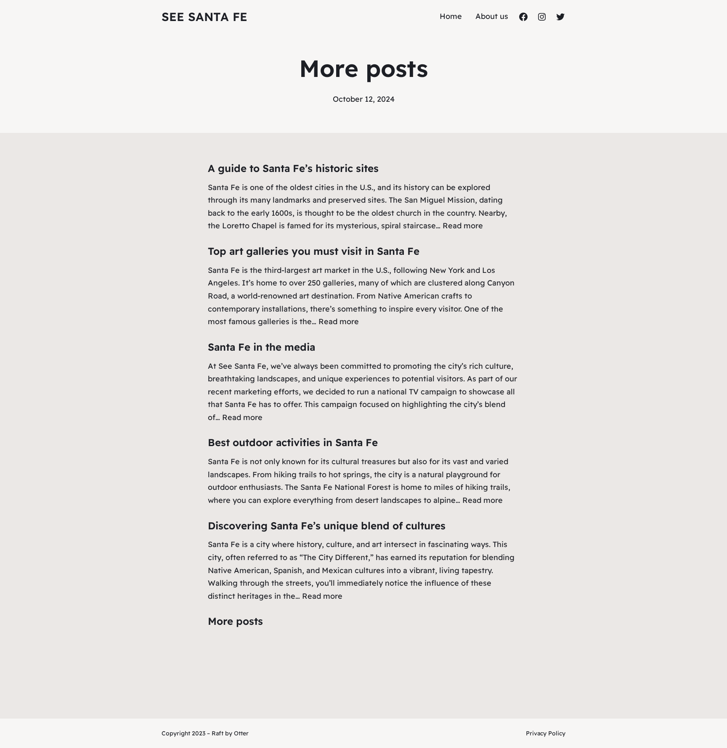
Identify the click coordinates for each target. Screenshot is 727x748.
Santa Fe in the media (261, 347)
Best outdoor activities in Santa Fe (293, 442)
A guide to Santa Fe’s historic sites (293, 168)
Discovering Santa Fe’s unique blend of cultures (327, 525)
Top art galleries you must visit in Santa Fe (313, 251)
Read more (463, 225)
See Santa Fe (204, 16)
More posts (235, 621)
